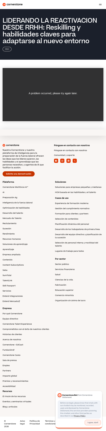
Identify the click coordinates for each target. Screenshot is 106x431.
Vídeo (7, 49)
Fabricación (60, 285)
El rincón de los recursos (14, 396)
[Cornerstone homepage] (27, 145)
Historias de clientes (12, 334)
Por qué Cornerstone (12, 313)
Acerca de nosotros (12, 339)
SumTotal (7, 275)
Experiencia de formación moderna (71, 203)
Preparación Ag (10, 197)
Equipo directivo (10, 318)
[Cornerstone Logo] (12, 4)
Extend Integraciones (13, 296)
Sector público (62, 264)
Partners (7, 370)
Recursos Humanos (12, 239)
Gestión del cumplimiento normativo (72, 208)
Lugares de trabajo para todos (69, 251)
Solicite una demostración (18, 174)
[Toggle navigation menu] (99, 4)
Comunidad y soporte (64, 155)
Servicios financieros (65, 269)
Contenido (7, 259)
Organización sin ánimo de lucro (70, 300)
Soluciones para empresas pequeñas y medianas (78, 187)
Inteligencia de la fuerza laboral (18, 202)
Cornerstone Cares (11, 355)
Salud (57, 274)
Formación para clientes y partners (71, 213)
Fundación (8, 350)
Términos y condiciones (50, 422)
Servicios (7, 291)
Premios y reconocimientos (15, 381)
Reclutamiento (9, 223)
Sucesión (7, 228)
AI (3, 192)
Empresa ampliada (11, 254)
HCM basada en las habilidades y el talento (75, 192)
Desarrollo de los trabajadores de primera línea (77, 229)
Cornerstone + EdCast (13, 344)
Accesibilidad (9, 386)
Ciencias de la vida (64, 279)
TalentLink (7, 280)
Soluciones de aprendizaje (15, 244)
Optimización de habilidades (16, 208)
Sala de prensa (10, 360)
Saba (5, 270)
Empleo (6, 365)
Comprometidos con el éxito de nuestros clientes (26, 329)
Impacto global (10, 376)
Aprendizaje (8, 249)
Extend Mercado (10, 301)
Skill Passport (9, 285)
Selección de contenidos (66, 219)
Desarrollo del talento (13, 213)
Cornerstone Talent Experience (17, 324)
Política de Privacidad (35, 422)
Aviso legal (22, 422)
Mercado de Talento (12, 218)
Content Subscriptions (13, 265)
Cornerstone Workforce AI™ (15, 187)
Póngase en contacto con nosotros (70, 150)
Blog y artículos (10, 406)
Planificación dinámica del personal (72, 224)
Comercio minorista (64, 295)
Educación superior (64, 290)
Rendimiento (9, 233)
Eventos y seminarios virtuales (17, 401)
